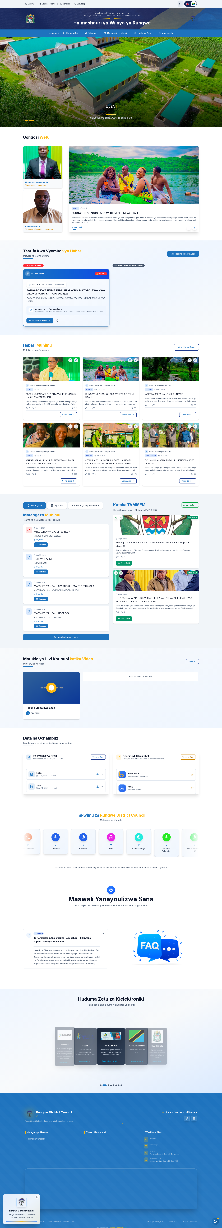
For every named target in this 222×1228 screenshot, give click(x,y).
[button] (65, 946)
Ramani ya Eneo (190, 1221)
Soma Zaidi (74, 227)
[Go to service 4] (111, 1085)
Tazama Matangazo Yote (66, 637)
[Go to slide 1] (27, 120)
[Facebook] (187, 1118)
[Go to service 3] (108, 1085)
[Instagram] (194, 1118)
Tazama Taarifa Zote (185, 253)
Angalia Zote (188, 505)
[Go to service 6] (116, 1085)
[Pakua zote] (97, 771)
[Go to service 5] (113, 1085)
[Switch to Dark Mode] (180, 4)
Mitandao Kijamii (48, 4)
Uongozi (66, 4)
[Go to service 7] (118, 1085)
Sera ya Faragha (155, 1221)
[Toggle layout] (37, 1196)
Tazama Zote (98, 757)
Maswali (31, 4)
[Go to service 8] (121, 1085)
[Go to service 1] (100, 1085)
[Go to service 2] (105, 1085)
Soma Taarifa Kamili (38, 320)
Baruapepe (82, 4)
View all (192, 662)
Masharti (173, 1221)
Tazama (42, 545)
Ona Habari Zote (186, 347)
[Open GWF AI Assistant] (215, 1221)
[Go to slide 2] (33, 120)
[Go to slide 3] (37, 120)
